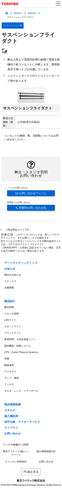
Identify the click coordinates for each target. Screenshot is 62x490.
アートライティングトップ (20, 262)
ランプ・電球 (11, 378)
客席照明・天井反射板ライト (20, 339)
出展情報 (9, 287)
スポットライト (12, 326)
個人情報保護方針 (46, 451)
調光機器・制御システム (17, 345)
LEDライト (10, 320)
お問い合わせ (12, 433)
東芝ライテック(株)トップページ (16, 453)
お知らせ (9, 268)
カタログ (9, 410)
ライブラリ (11, 427)
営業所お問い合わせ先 (32, 207)
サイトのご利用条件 (16, 461)
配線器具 (32, 13)
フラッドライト (12, 333)
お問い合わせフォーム (33, 193)
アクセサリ (10, 371)
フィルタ (9, 384)
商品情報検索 (12, 404)
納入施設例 (11, 416)
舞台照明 (9, 307)
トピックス (10, 281)
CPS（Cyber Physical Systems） (22, 352)
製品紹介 (18, 13)
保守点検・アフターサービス (22, 421)
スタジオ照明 (11, 313)
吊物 (6, 358)
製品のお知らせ (12, 274)
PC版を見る (31, 471)
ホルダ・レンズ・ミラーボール (21, 390)
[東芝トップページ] (11, 4)
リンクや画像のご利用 (15, 444)
